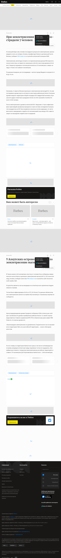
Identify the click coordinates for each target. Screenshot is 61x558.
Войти (47, 1)
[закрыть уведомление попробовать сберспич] (47, 30)
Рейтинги (19, 5)
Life (43, 5)
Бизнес (9, 227)
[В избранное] (28, 227)
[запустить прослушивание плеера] (47, 26)
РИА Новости (21, 49)
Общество (10, 454)
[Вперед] (57, 141)
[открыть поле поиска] (55, 2)
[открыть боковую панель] (52, 2)
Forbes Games (9, 5)
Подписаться (12, 205)
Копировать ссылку (49, 38)
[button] (59, 2)
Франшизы (26, 5)
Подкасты (33, 5)
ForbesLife (34, 227)
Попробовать (39, 36)
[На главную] (4, 2)
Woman (47, 5)
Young (56, 5)
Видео (38, 5)
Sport (52, 5)
